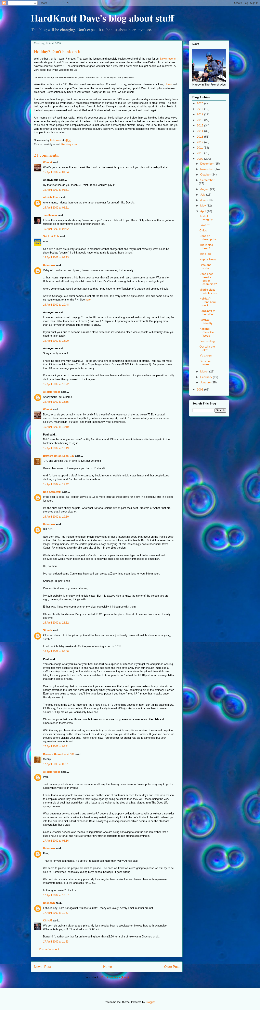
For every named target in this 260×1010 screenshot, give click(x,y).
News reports (168, 58)
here (88, 299)
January (205, 382)
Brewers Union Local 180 (58, 455)
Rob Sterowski (52, 491)
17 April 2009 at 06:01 (56, 764)
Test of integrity (206, 217)
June (203, 200)
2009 (200, 158)
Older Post (171, 966)
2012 (200, 142)
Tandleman (50, 215)
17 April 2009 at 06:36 (56, 840)
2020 (200, 103)
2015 (200, 125)
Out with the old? (207, 348)
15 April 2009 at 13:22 (56, 384)
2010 (200, 153)
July (203, 194)
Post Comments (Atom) (115, 977)
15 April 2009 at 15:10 (56, 426)
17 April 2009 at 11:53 (55, 941)
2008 (200, 389)
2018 (200, 108)
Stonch (47, 630)
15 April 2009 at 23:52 (56, 622)
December (207, 163)
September (207, 180)
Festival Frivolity (205, 321)
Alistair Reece (51, 197)
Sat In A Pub (51, 236)
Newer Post (42, 966)
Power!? (204, 225)
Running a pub (69, 144)
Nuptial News (207, 259)
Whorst (47, 162)
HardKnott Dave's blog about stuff (102, 18)
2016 (200, 120)
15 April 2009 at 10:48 (56, 304)
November (207, 169)
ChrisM (47, 920)
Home (107, 966)
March (204, 371)
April (203, 211)
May (203, 205)
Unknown (49, 265)
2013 (200, 136)
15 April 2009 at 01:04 (56, 172)
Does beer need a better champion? (208, 279)
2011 (200, 147)
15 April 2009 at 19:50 (56, 516)
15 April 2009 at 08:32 (56, 228)
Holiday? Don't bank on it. (207, 302)
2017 (200, 114)
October (205, 174)
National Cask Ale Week (206, 332)
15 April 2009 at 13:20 (56, 340)
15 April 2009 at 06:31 (56, 207)
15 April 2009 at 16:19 (56, 448)
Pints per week (205, 362)
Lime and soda (205, 266)
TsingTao (205, 253)
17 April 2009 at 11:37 (55, 912)
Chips (203, 230)
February (206, 377)
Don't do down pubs (208, 237)
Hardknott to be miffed (207, 312)
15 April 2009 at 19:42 (56, 484)
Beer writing (207, 341)
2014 (200, 131)
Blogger (150, 1002)
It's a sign (205, 355)
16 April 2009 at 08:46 (56, 651)
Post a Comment (49, 949)
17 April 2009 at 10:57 (56, 895)
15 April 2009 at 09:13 (56, 257)
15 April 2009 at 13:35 (56, 401)
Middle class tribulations (208, 291)
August (205, 189)
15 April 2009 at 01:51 (56, 189)
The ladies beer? (206, 246)
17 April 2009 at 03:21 (56, 746)
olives (168, 84)
